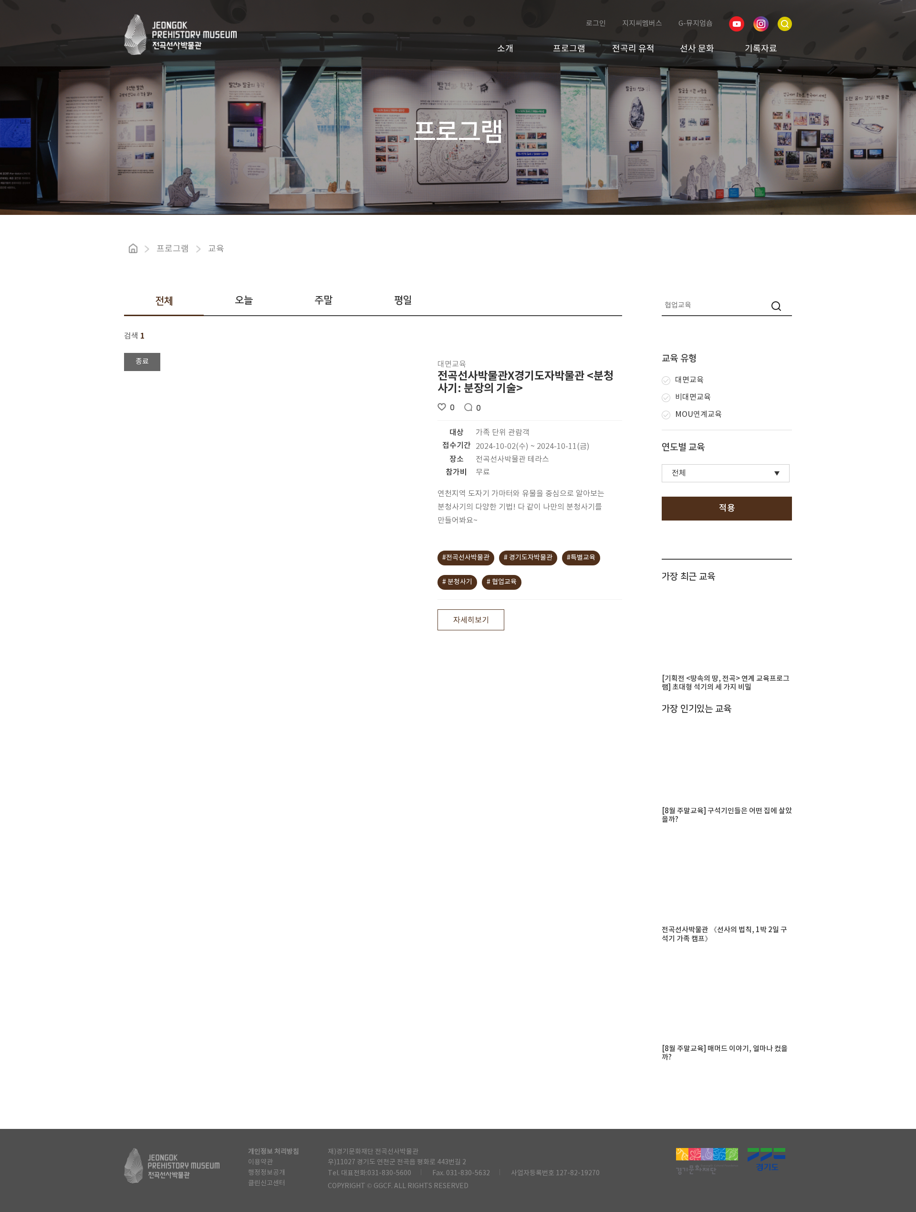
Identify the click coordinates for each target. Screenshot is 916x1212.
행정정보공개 (266, 1173)
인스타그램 (761, 24)
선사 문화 (697, 49)
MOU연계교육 (698, 414)
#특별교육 (581, 558)
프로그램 (569, 49)
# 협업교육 (502, 582)
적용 (727, 508)
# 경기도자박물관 (528, 558)
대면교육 (689, 380)
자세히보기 (471, 620)
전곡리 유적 (633, 49)
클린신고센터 (266, 1183)
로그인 (596, 24)
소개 (505, 49)
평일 (403, 300)
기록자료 (761, 49)
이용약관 (260, 1162)
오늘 (244, 300)
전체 (164, 301)
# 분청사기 (457, 582)
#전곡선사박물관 (465, 558)
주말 (323, 300)
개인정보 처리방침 (273, 1152)
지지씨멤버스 (642, 24)
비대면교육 (693, 397)
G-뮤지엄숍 (695, 24)
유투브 (736, 24)
